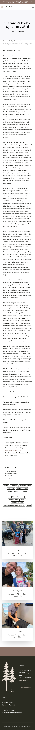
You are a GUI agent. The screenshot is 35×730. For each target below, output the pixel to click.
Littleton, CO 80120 (25, 678)
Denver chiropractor (11, 494)
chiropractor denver (22, 488)
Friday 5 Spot (17, 17)
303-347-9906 (21, 1)
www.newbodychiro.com (13, 450)
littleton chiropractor (17, 496)
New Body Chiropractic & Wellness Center (14, 505)
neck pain (22, 499)
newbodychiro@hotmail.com (12, 712)
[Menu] (32, 7)
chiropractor (11, 488)
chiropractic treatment (25, 485)
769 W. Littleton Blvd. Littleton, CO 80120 (20, 2)
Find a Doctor (8, 478)
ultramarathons (17, 508)
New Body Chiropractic (17, 502)
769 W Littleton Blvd (25, 670)
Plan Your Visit (9, 476)
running (29, 505)
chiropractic (14, 485)
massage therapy (13, 499)
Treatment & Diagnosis (11, 473)
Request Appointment (11, 471)
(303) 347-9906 (9, 710)
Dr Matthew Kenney (23, 494)
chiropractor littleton (13, 491)
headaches (7, 496)
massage (27, 496)
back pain (6, 485)
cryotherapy (24, 491)
